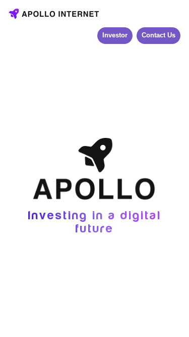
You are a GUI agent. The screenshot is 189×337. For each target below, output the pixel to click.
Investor (115, 35)
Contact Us (158, 35)
